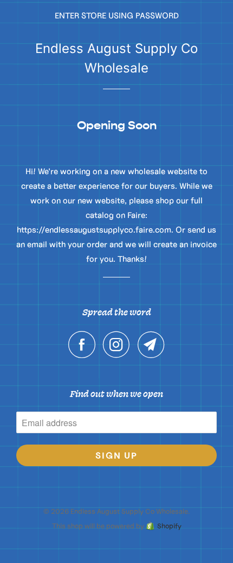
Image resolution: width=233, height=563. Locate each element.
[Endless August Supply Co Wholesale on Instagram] (119, 344)
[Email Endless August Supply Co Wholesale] (151, 344)
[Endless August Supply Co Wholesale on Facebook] (84, 344)
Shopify (169, 526)
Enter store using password (117, 15)
